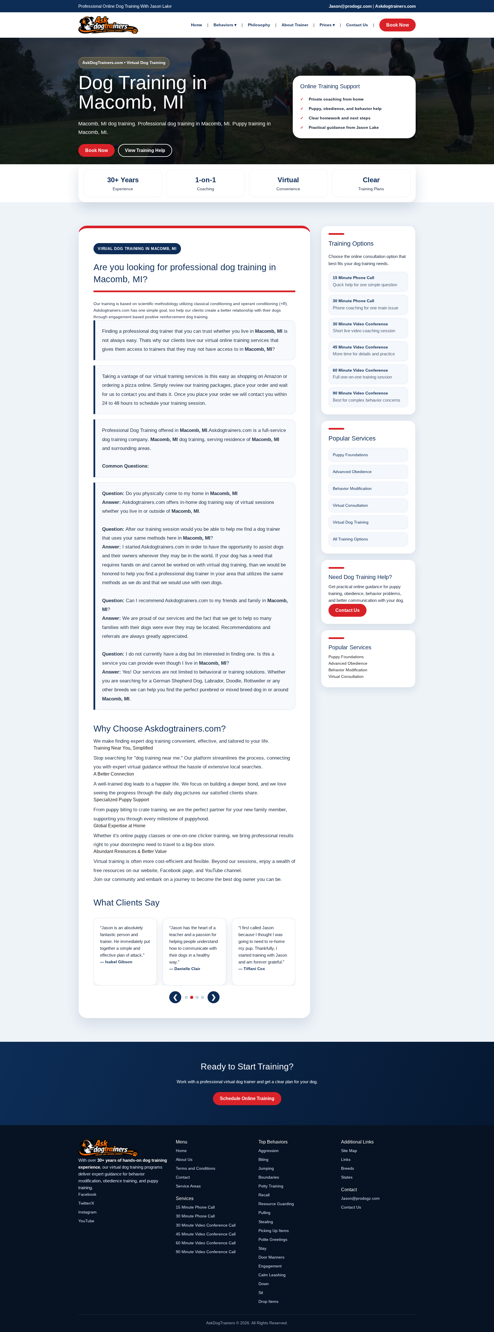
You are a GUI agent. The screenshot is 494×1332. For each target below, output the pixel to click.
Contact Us (357, 25)
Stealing (265, 1221)
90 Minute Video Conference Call (206, 1251)
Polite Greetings (272, 1239)
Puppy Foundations (350, 454)
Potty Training (270, 1186)
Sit (260, 1292)
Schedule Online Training (247, 1098)
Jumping (266, 1168)
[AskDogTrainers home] (123, 1148)
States (346, 1177)
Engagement (270, 1266)
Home (196, 25)
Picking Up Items (273, 1230)
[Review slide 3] (197, 997)
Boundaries (268, 1177)
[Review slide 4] (202, 997)
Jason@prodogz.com (350, 6)
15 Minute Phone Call (195, 1207)
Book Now (397, 25)
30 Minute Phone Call (195, 1216)
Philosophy (259, 25)
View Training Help (145, 150)
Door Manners (271, 1257)
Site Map (349, 1150)
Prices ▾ (327, 25)
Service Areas (188, 1186)
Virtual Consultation (350, 505)
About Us (184, 1159)
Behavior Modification (352, 488)
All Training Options (350, 539)
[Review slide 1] (186, 997)
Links (345, 1159)
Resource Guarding (276, 1203)
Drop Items (268, 1301)
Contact (183, 1177)
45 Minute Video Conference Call (206, 1234)
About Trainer (295, 25)
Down (263, 1283)
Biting (263, 1159)
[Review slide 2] (191, 997)
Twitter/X (86, 1203)
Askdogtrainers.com (395, 6)
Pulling (264, 1212)
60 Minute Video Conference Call (206, 1243)
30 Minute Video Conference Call (206, 1225)
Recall (264, 1195)
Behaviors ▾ (225, 25)
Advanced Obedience (352, 471)
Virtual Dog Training (350, 522)
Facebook (87, 1194)
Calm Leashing (272, 1275)
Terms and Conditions (195, 1168)
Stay (262, 1248)
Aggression (268, 1150)
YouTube (86, 1221)
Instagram (87, 1212)
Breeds (347, 1168)
